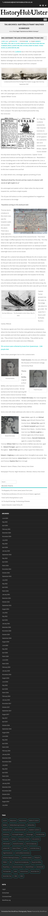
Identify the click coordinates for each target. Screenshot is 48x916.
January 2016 (6, 754)
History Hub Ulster (24, 839)
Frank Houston (24, 43)
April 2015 (5, 772)
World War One (12, 48)
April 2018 (5, 689)
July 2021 (5, 613)
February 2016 (6, 751)
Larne (25, 848)
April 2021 (5, 620)
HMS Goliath (6, 844)
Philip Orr (37, 857)
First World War (40, 834)
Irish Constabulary (31, 844)
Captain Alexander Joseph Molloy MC (12, 505)
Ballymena (13, 820)
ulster (15, 871)
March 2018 (5, 692)
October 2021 (6, 602)
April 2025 (5, 525)
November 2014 (6, 791)
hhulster (14, 41)
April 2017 (5, 722)
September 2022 (6, 576)
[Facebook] (42, 5)
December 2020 (6, 627)
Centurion (4, 43)
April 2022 (5, 587)
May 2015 (4, 769)
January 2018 (6, 700)
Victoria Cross (24, 871)
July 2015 (5, 765)
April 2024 (5, 547)
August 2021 (5, 609)
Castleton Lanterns (34, 830)
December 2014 (6, 787)
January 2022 (6, 594)
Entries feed (5, 893)
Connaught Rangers (17, 834)
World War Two (7, 876)
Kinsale (9, 45)
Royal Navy (6, 867)
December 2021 (6, 598)
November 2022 (6, 569)
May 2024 (4, 544)
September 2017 (6, 711)
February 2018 (6, 696)
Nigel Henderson (8, 853)
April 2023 (5, 562)
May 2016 (4, 740)
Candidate (38, 41)
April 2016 (5, 743)
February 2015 (6, 780)
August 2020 (5, 642)
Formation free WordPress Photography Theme (16, 911)
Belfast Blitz (31, 825)
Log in (4, 889)
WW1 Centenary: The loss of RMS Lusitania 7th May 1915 (22, 38)
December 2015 (6, 758)
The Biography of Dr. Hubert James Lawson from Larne (17, 490)
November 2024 (6, 536)
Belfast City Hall (7, 830)
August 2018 (5, 678)
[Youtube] (39, 5)
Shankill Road (29, 867)
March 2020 (5, 656)
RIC (11, 862)
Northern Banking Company (11, 857)
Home (10, 31)
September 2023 (6, 555)
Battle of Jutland (34, 820)
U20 (6, 48)
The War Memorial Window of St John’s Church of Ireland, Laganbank (21, 494)
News (26, 41)
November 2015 (6, 762)
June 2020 (5, 645)
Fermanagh (29, 834)
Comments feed (6, 896)
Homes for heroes (18, 844)
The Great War (7, 871)
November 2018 (6, 674)
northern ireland (26, 857)
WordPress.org (6, 900)
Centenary (6, 834)
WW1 (18, 48)
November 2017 (6, 703)
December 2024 (6, 533)
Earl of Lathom (15, 43)
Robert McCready (33, 45)
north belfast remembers (23, 853)
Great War (5, 839)
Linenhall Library (35, 848)
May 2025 (4, 522)
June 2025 (5, 518)
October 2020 (6, 634)
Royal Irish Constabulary (22, 862)
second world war (18, 867)
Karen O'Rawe (16, 848)
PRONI (5, 862)
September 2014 (6, 798)
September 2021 (6, 605)
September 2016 (6, 729)
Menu (24, 19)
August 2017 (5, 714)
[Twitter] (45, 5)
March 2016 (5, 747)
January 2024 (6, 551)
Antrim (5, 820)
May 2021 (4, 616)
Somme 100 (40, 867)
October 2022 (6, 573)
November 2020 (6, 631)
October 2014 (6, 794)
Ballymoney (22, 820)
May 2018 (4, 685)
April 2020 (5, 653)
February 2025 (6, 529)
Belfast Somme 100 (20, 830)
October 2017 (6, 707)
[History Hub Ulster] (24, 16)
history (13, 839)
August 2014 (5, 801)
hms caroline (35, 839)
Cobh (9, 43)
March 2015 (5, 776)
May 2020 (4, 649)
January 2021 (6, 623)
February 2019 (6, 667)
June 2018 (5, 682)
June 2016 (5, 736)
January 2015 (6, 783)
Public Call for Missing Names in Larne (12, 498)
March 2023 (5, 565)
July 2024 (5, 540)
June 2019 (5, 660)
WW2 (21, 876)
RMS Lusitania (24, 45)
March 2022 (5, 591)
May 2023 (4, 558)
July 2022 (5, 580)
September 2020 (6, 638)
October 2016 (6, 725)
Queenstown (16, 45)
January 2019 (6, 671)
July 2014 (5, 805)
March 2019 (5, 663)
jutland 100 (6, 848)
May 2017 (4, 718)
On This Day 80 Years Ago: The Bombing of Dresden (16, 501)
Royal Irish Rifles (36, 862)
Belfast (5, 825)
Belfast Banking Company (17, 825)
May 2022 (4, 584)
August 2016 (5, 732)
